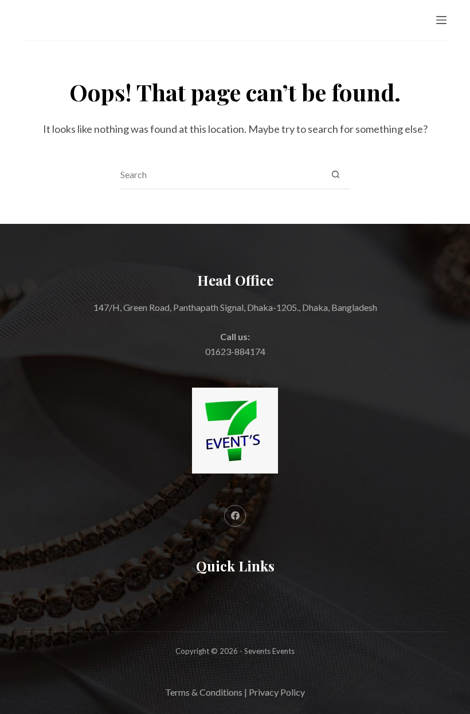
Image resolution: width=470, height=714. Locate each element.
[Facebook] (235, 516)
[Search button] (335, 174)
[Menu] (441, 20)
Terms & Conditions (203, 692)
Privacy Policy (277, 692)
